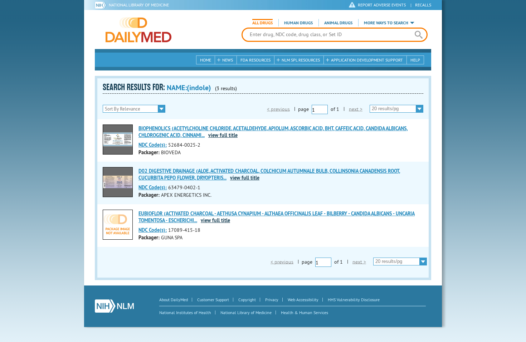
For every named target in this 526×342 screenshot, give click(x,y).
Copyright (247, 299)
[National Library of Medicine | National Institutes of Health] (114, 306)
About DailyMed (173, 299)
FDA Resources (255, 60)
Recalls (423, 5)
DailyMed (138, 29)
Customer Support (213, 299)
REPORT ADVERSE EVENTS (382, 5)
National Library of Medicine (139, 5)
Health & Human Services (304, 312)
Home (205, 60)
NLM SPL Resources (301, 60)
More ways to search (386, 23)
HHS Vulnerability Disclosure (354, 299)
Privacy (271, 299)
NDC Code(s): (152, 145)
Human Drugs (298, 23)
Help (415, 60)
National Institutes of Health (185, 312)
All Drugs (262, 23)
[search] (418, 35)
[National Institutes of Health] (102, 5)
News (227, 60)
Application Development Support (367, 60)
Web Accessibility (303, 299)
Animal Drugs (338, 23)
